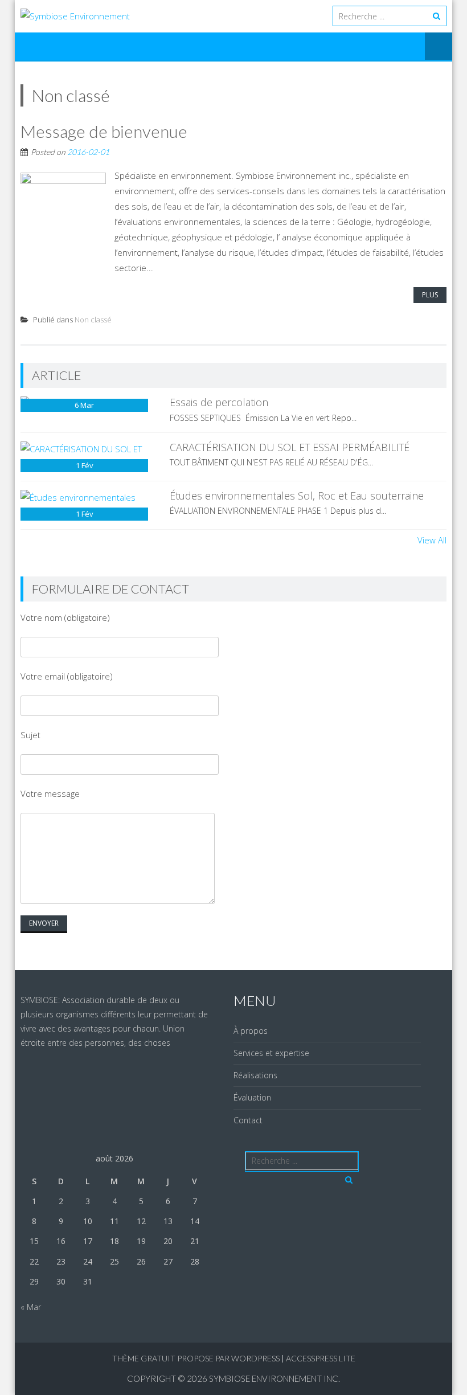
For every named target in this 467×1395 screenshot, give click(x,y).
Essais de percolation (219, 402)
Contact (248, 1120)
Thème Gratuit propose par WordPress (196, 1358)
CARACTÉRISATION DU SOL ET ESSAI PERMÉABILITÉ (289, 447)
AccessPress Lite (320, 1358)
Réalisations (255, 1075)
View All (431, 540)
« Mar (31, 1307)
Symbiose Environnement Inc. (274, 1378)
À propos (250, 1030)
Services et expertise (271, 1053)
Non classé (93, 319)
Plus (430, 295)
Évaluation (252, 1097)
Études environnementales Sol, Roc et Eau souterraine (297, 495)
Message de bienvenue (104, 131)
